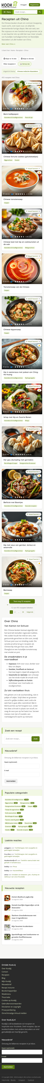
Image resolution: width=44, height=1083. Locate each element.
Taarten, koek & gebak (14, 820)
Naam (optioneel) (10, 762)
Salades (9, 830)
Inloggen (23, 5)
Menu (9, 12)
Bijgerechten (8, 160)
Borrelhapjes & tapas (10, 463)
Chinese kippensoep (12, 329)
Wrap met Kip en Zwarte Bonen (17, 417)
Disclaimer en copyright (11, 1007)
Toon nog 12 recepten (22, 601)
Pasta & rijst (29, 117)
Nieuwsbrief (6, 984)
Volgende (30, 612)
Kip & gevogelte (30, 378)
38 (23, 612)
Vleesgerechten (27, 803)
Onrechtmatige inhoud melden (14, 1013)
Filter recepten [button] (9, 64)
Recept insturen (8, 988)
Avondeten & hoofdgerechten (13, 117)
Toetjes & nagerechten (14, 810)
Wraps (27, 421)
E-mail (6, 770)
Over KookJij (6, 968)
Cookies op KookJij (9, 1000)
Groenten (10, 826)
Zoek (36, 739)
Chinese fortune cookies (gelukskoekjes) (21, 156)
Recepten (19, 50)
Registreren (34, 5)
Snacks (17, 160)
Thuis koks (6, 997)
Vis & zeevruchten (12, 813)
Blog (3, 978)
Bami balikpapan (11, 114)
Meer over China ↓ (8, 44)
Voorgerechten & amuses (27, 463)
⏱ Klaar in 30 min (27, 59)
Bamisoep (8, 590)
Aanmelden (10, 781)
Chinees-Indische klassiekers (27, 71)
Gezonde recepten (31, 506)
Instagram (21, 1080)
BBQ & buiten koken (13, 823)
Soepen (6, 203)
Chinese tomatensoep (13, 199)
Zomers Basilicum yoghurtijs (22, 897)
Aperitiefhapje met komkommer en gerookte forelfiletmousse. (25, 935)
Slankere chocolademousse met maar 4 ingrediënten (24, 916)
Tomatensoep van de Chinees (16, 287)
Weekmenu (6, 994)
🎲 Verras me (25, 64)
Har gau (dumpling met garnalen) (18, 460)
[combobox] (25, 12)
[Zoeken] (39, 12)
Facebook (31, 1080)
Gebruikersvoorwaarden (11, 1004)
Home (13, 50)
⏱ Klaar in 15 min (10, 59)
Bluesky (13, 1080)
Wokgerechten (29, 248)
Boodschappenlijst (9, 991)
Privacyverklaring (8, 1010)
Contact (5, 972)
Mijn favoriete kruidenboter (22, 926)
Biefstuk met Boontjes (13, 502)
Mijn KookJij (6, 981)
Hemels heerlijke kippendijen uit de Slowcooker (25, 906)
